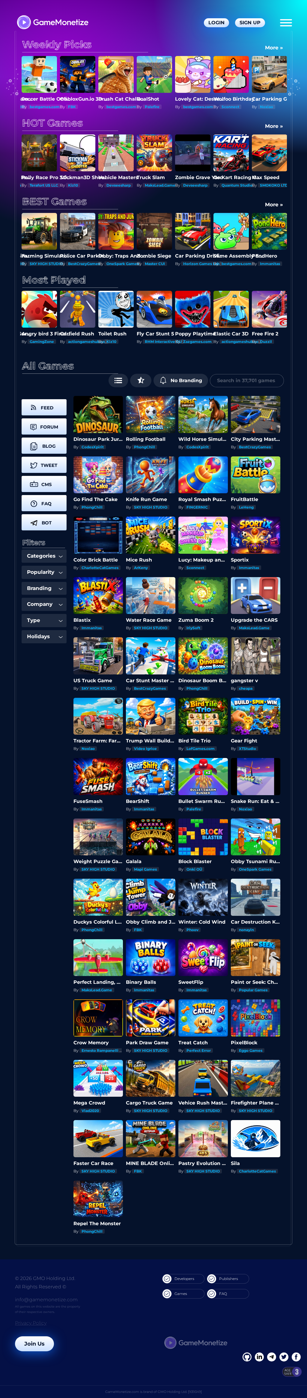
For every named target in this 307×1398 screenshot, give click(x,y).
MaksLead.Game (121, 185)
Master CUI (116, 263)
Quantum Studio (198, 185)
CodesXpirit (93, 447)
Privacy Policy (30, 1323)
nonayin (246, 930)
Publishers (228, 1278)
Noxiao (228, 107)
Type (33, 620)
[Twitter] (283, 1356)
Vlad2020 (90, 1110)
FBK (33, 107)
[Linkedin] (271, 1356)
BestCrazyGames (45, 263)
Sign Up (250, 22)
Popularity (40, 572)
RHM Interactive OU (124, 341)
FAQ (223, 1293)
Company (39, 604)
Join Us (34, 1343)
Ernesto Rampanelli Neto (105, 1050)
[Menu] (286, 22)
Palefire (113, 107)
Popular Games (253, 990)
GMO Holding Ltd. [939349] (180, 1392)
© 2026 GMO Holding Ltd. (45, 1278)
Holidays (38, 636)
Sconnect (192, 107)
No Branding (185, 380)
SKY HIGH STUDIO (150, 507)
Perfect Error (198, 1050)
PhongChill (144, 447)
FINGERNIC (197, 507)
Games (180, 1293)
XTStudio (247, 748)
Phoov (192, 930)
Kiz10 (35, 185)
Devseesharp (80, 185)
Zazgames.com (159, 341)
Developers (184, 1278)
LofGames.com (200, 748)
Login (216, 22)
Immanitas (232, 263)
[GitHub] (296, 1356)
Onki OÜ (194, 869)
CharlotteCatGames (100, 567)
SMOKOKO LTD (235, 185)
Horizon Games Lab (163, 263)
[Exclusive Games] (140, 380)
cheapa (245, 688)
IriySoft (193, 628)
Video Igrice (145, 748)
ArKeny (141, 567)
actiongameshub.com (50, 341)
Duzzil (228, 341)
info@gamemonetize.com (46, 1299)
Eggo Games (250, 1050)
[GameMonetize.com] (52, 23)
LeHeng (246, 507)
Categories (41, 556)
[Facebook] (247, 1356)
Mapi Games (145, 869)
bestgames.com (83, 107)
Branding (39, 588)
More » (274, 48)
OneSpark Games (84, 263)
